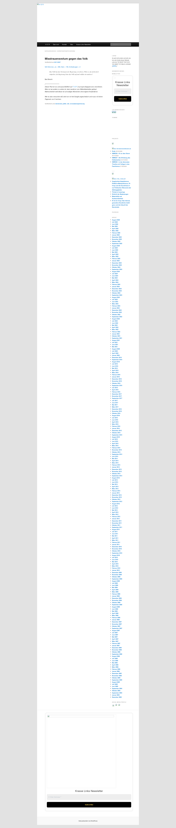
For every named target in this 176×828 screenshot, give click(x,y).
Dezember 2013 (117, 469)
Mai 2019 (115, 368)
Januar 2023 (116, 308)
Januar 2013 (116, 493)
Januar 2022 (116, 334)
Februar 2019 (116, 375)
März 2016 (115, 424)
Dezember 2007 (117, 622)
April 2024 (115, 280)
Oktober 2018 (116, 383)
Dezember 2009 (117, 572)
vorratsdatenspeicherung (77, 104)
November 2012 (117, 497)
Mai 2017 (115, 405)
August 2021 (116, 340)
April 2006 (115, 665)
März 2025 (115, 256)
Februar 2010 (116, 568)
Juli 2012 (115, 506)
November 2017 (117, 396)
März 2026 (115, 231)
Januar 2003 (116, 695)
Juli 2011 (115, 531)
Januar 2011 (116, 544)
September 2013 (117, 476)
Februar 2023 (116, 306)
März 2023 (115, 304)
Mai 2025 (115, 252)
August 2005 (116, 682)
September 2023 (117, 295)
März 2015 (115, 446)
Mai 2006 (115, 663)
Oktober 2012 (116, 499)
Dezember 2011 (117, 521)
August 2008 (116, 607)
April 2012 (115, 512)
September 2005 (117, 680)
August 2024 (116, 271)
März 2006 (115, 667)
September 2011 (117, 527)
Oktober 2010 (116, 551)
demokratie (58, 104)
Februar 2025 (116, 258)
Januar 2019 (116, 377)
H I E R (47, 44)
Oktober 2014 (116, 452)
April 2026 (115, 228)
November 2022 (117, 312)
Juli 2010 (115, 557)
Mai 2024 (115, 278)
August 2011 (116, 529)
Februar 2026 (116, 233)
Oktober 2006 (116, 652)
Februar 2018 (116, 392)
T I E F (75, 87)
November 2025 (117, 239)
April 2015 (115, 443)
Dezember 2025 (117, 237)
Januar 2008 (116, 620)
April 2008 (115, 613)
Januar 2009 (116, 596)
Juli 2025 (115, 248)
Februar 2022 (116, 332)
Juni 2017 (115, 403)
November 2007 (117, 624)
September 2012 (117, 501)
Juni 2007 (115, 635)
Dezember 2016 (117, 409)
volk (68, 104)
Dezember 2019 (117, 357)
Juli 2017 (115, 400)
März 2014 (115, 463)
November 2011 (117, 523)
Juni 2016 (115, 420)
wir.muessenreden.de (124, 148)
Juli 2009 (115, 583)
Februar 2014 (116, 465)
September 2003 (117, 693)
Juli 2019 (115, 364)
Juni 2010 (115, 559)
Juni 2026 (115, 224)
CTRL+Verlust (121, 179)
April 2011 (115, 538)
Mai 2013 (115, 484)
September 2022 (117, 317)
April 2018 (115, 390)
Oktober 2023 (116, 293)
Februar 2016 (116, 426)
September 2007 (117, 628)
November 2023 (117, 291)
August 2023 (116, 297)
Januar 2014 (116, 467)
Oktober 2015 (116, 433)
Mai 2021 (115, 347)
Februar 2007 (116, 643)
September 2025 (117, 243)
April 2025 (115, 254)
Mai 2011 (115, 536)
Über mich (56, 44)
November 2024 (117, 265)
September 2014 (117, 454)
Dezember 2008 (117, 598)
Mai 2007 (115, 637)
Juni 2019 (115, 366)
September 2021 (117, 338)
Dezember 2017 (117, 394)
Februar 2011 (116, 542)
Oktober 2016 (116, 413)
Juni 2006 (115, 661)
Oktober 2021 (116, 336)
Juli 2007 (115, 633)
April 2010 (115, 564)
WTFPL (114, 66)
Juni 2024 (115, 276)
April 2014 (115, 461)
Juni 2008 (115, 609)
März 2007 (115, 641)
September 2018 (117, 385)
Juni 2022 (115, 323)
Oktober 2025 (116, 241)
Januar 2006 (116, 671)
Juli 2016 (115, 418)
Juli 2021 (115, 342)
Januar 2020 (116, 355)
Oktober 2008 (116, 602)
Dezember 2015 (117, 430)
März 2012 (115, 514)
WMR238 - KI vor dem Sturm (121, 153)
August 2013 (116, 478)
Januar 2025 (116, 261)
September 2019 (117, 360)
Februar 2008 (116, 617)
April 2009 (115, 590)
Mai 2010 (115, 562)
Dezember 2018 (117, 379)
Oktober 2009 (116, 577)
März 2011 (115, 540)
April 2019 (115, 370)
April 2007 (115, 639)
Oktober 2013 (116, 473)
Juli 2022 (115, 321)
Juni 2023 (115, 302)
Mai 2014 (115, 458)
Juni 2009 (115, 585)
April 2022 (115, 327)
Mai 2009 (115, 587)
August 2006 (116, 656)
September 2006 (117, 654)
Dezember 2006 (117, 648)
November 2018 (117, 381)
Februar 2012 (116, 516)
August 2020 (116, 349)
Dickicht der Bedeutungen (120, 194)
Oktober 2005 (116, 678)
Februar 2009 (116, 594)
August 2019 (116, 362)
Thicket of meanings (118, 192)
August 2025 (116, 246)
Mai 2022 (115, 325)
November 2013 (117, 471)
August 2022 (116, 319)
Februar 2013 (116, 491)
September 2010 (117, 553)
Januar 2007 (116, 645)
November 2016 (117, 411)
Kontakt (64, 44)
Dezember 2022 (117, 310)
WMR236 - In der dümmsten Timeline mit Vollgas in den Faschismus (120, 164)
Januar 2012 (116, 519)
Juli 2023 (115, 299)
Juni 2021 (115, 344)
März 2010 (115, 566)
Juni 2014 (115, 456)
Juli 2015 (115, 439)
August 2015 (116, 437)
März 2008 (115, 615)
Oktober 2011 (116, 525)
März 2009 (115, 592)
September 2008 (117, 605)
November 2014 (117, 450)
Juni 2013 (115, 482)
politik (64, 104)
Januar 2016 (116, 428)
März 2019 (115, 372)
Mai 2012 (115, 510)
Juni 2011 (115, 534)
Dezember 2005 (117, 673)
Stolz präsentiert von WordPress (88, 821)
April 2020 (115, 353)
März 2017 (115, 407)
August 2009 (116, 581)
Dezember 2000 (117, 697)
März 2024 (115, 282)
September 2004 (117, 688)
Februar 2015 (116, 448)
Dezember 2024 (117, 263)
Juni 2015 (115, 441)
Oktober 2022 (116, 314)
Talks (71, 44)
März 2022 (115, 329)
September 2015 (117, 435)
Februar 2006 (116, 669)
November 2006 (117, 650)
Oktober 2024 (116, 267)
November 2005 (117, 676)
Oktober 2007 (116, 626)
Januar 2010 (116, 570)
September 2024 (117, 269)
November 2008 (117, 600)
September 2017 (117, 398)
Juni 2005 (115, 686)
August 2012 (116, 504)
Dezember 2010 (117, 547)
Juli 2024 (115, 274)
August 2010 (116, 555)
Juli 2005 (115, 684)
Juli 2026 (115, 222)
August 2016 (116, 415)
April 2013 (115, 486)
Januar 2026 (116, 235)
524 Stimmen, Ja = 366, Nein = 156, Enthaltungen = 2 (62, 67)
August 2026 (116, 220)
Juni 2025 (115, 250)
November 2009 (117, 575)
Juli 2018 (115, 388)
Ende (113, 151)
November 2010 (117, 549)
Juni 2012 (115, 508)
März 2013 (115, 489)
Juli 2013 (115, 480)
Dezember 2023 (117, 289)
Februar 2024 (116, 284)
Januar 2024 (116, 286)
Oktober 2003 (116, 691)
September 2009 (117, 579)
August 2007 (116, 630)
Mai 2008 (115, 611)
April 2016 (115, 422)
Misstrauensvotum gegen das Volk (66, 58)
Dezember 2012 (117, 495)
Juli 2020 (115, 351)
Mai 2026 (115, 226)
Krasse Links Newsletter (83, 44)
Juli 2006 (115, 658)
